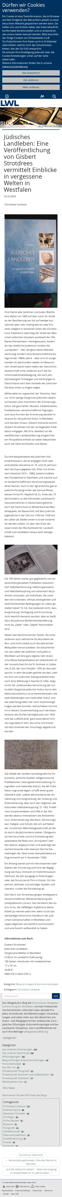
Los (56, 996)
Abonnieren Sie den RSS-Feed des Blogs (24, 1095)
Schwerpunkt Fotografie (15, 1071)
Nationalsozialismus (14, 1135)
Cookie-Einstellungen (22, 1190)
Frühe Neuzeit (11, 1120)
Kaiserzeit (8, 1145)
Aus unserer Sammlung (15, 1053)
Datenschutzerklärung (15, 66)
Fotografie (9, 1127)
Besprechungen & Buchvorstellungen (37, 984)
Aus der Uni (8, 1067)
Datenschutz (37, 1190)
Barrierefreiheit (7, 1190)
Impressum (48, 1190)
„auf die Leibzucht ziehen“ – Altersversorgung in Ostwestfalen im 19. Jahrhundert (33, 1172)
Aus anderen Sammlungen (17, 1049)
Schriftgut (8, 1117)
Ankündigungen (11, 1056)
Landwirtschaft (11, 1131)
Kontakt (6, 1194)
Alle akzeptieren (31, 73)
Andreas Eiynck (11, 1110)
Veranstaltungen (11, 1063)
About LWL (15, 1194)
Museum (8, 1124)
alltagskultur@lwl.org (36, 1031)
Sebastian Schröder (14, 1113)
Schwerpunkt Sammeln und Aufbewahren (25, 1074)
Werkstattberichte (12, 1081)
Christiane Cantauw (29, 989)
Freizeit (7, 1142)
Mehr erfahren (31, 87)
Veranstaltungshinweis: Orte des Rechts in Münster (31, 1163)
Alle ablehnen (31, 80)
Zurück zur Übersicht (31, 1155)
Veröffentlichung (12, 1138)
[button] (4, 117)
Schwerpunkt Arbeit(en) (15, 1078)
